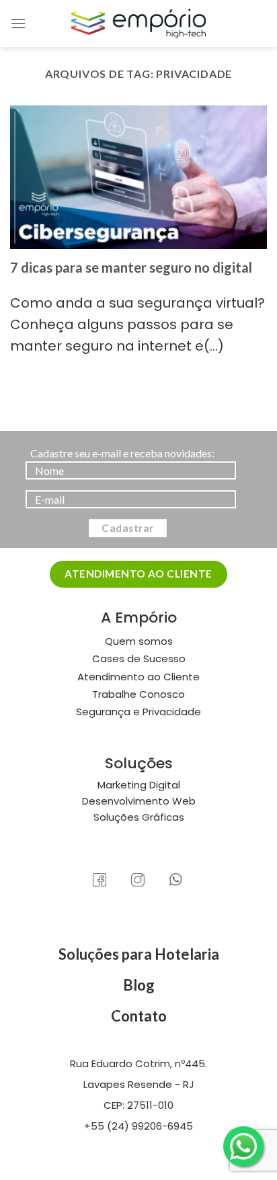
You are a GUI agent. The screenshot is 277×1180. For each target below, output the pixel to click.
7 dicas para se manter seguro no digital (131, 267)
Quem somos (139, 641)
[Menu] (18, 23)
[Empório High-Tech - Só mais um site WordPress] (138, 23)
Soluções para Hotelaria (138, 954)
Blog (139, 985)
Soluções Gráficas (138, 817)
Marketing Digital (138, 785)
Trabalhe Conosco (138, 694)
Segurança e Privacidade (138, 712)
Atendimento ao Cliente (138, 677)
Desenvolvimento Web (139, 801)
